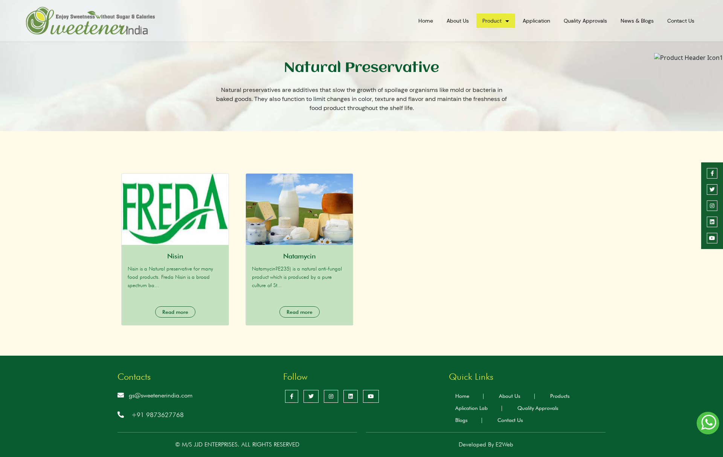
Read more (175, 312)
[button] (708, 423)
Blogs (469, 420)
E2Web (504, 444)
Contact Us (680, 20)
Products (560, 396)
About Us (458, 20)
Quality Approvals (585, 20)
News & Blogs (637, 20)
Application (536, 20)
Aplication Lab (479, 408)
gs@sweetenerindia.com (160, 395)
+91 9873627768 (157, 415)
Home (425, 20)
